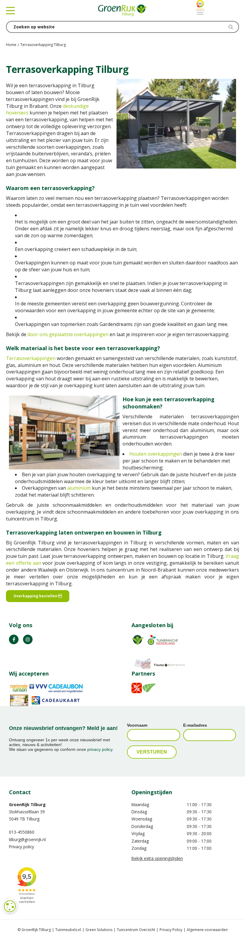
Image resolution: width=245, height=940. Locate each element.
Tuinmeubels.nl (68, 929)
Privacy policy (21, 846)
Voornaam (137, 725)
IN (28, 639)
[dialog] (10, 906)
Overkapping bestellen (37, 595)
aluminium (79, 488)
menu (10, 10)
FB (14, 639)
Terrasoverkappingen (31, 358)
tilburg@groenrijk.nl (27, 839)
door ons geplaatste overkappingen (67, 334)
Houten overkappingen (155, 454)
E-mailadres (195, 725)
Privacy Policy (171, 929)
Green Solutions (98, 929)
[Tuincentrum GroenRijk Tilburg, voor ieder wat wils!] (122, 10)
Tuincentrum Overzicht (136, 929)
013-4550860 (21, 832)
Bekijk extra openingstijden (157, 858)
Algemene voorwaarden (207, 929)
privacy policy (99, 749)
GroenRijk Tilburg (27, 804)
